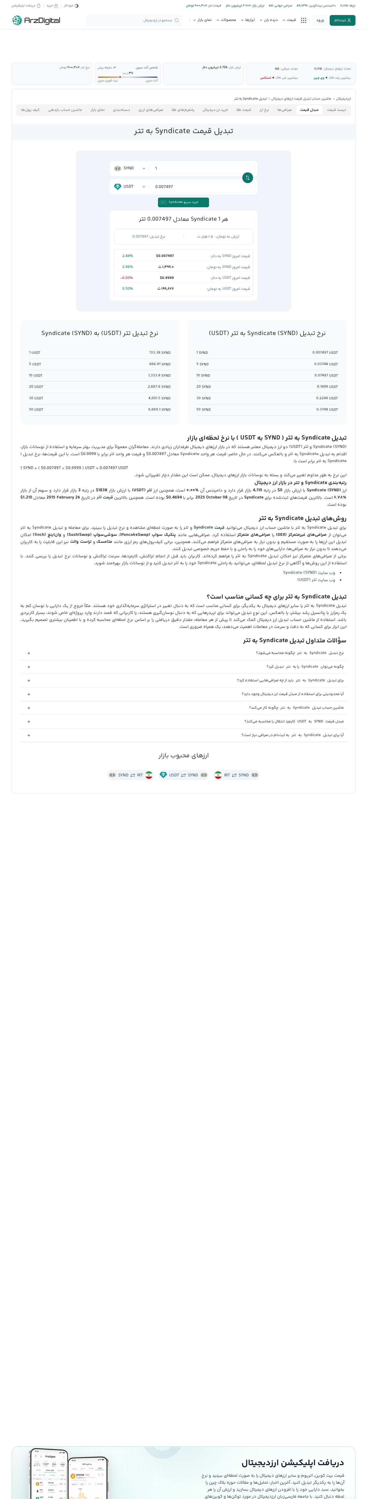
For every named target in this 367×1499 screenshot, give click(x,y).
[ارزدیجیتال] (36, 20)
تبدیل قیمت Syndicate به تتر (183, 131)
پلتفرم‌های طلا (183, 110)
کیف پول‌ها (30, 110)
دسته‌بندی (121, 110)
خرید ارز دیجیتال (215, 110)
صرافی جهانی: (282, 5)
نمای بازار (98, 110)
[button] (183, 653)
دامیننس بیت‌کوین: (322, 5)
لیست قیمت (336, 110)
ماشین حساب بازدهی (65, 110)
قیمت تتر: (214, 5)
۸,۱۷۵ (318, 68)
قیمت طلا (243, 110)
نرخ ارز (264, 110)
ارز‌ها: (351, 5)
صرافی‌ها (284, 110)
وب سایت (309, 573)
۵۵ (277, 68)
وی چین (319, 78)
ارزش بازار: (257, 5)
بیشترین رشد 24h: (340, 78)
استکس (265, 78)
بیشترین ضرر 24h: (286, 78)
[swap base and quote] (247, 177)
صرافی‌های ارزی (150, 110)
